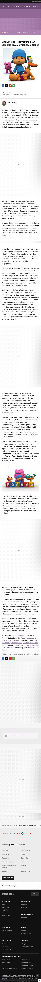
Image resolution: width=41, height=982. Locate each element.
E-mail (13, 85)
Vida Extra (24, 907)
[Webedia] (36, 1)
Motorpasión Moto (26, 933)
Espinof (23, 920)
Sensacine (24, 917)
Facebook (3, 85)
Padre (12, 32)
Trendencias (5, 944)
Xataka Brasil (6, 962)
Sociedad (24, 866)
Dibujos (36, 654)
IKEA (18, 32)
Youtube (18, 833)
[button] (12, 102)
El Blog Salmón (25, 944)
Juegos (6, 32)
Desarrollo (24, 858)
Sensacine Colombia (27, 965)
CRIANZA (27, 6)
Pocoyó (4, 638)
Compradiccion (6, 949)
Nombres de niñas (34, 825)
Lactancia (5, 854)
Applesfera (5, 910)
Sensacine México (26, 962)
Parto (23, 854)
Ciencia (33, 32)
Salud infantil (25, 850)
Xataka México (6, 960)
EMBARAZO (17, 6)
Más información (6, 980)
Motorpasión (24, 930)
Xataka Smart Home (8, 913)
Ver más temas (8, 878)
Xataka (4, 904)
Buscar (38, 886)
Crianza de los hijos (27, 862)
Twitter (6, 85)
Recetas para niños (8, 862)
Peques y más (25, 871)
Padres (4, 871)
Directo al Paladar (7, 930)
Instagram (22, 833)
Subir (33, 894)
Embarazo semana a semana (9, 867)
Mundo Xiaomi (6, 915)
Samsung (25, 32)
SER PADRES (6, 6)
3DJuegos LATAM (26, 960)
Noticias (5, 850)
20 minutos (20, 636)
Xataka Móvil (5, 907)
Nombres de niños (21, 825)
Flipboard (10, 85)
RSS (26, 833)
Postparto (5, 858)
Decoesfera (5, 946)
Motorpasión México (27, 968)
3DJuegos (24, 904)
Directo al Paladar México (9, 968)
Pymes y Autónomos (27, 946)
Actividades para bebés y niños (20, 654)
